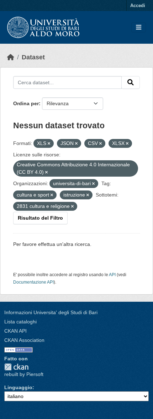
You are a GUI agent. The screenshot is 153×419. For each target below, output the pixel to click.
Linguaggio (18, 387)
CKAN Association (24, 340)
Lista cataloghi (20, 321)
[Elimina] (49, 143)
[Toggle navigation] (138, 27)
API (112, 274)
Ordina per (26, 103)
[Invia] (130, 82)
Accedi (137, 5)
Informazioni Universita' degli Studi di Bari (50, 312)
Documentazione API (33, 282)
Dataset (33, 57)
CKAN (16, 367)
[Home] (10, 57)
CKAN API (15, 331)
